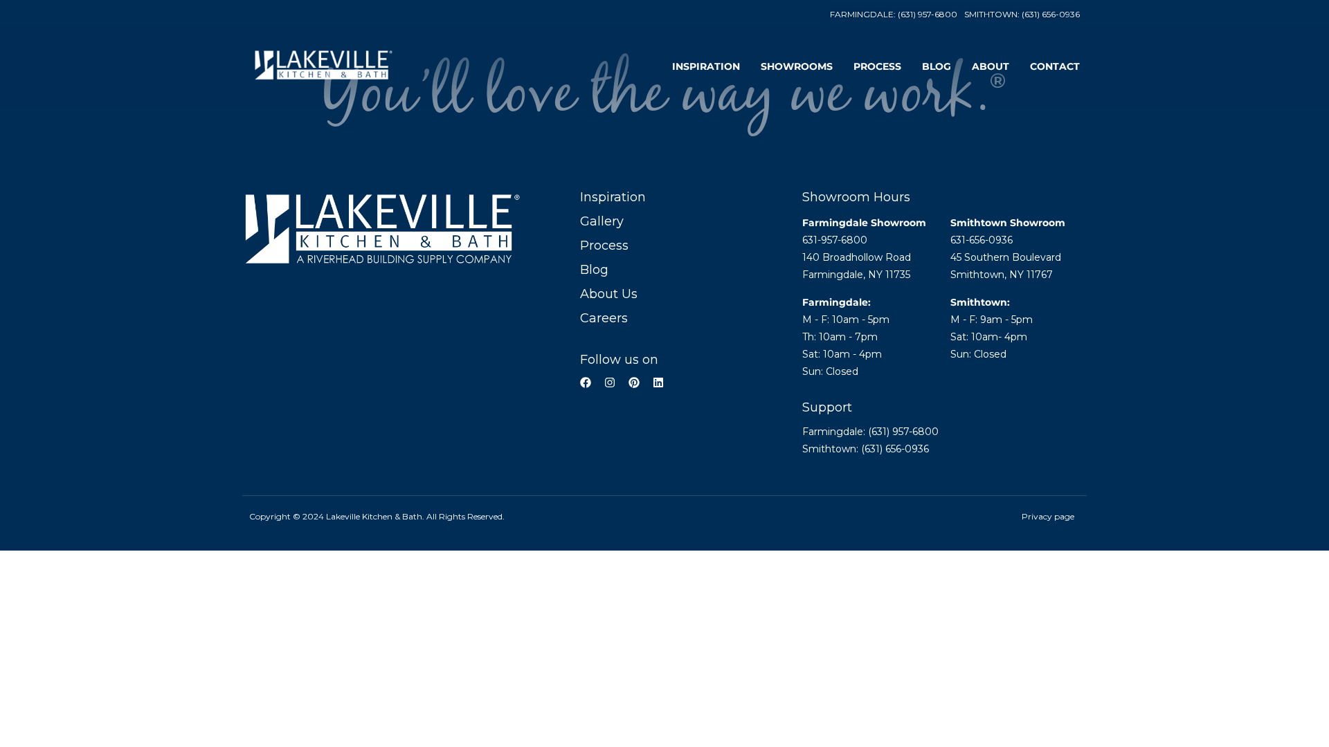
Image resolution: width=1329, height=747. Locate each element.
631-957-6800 (834, 240)
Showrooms (797, 66)
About (990, 66)
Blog (936, 66)
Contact (1055, 66)
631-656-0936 (981, 240)
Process (877, 66)
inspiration (706, 66)
